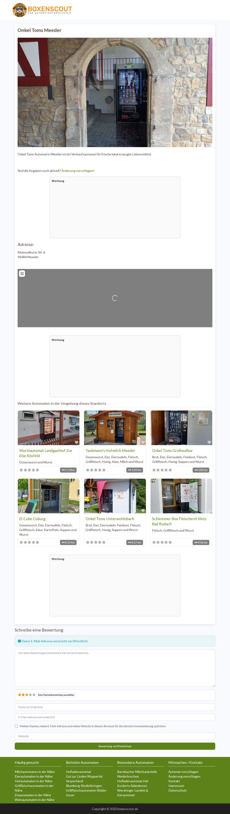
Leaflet (167, 325)
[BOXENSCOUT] (42, 9)
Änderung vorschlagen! (77, 171)
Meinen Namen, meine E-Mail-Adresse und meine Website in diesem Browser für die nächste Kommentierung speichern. (93, 726)
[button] (32, 92)
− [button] (22, 278)
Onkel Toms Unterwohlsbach (110, 519)
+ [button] (22, 273)
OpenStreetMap (191, 325)
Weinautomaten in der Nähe (34, 800)
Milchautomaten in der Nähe (35, 772)
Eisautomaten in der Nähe (33, 795)
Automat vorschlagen (183, 772)
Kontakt (174, 781)
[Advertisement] (115, 210)
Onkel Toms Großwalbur (172, 450)
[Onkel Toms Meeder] (115, 293)
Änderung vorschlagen (184, 776)
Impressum (176, 786)
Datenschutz (177, 790)
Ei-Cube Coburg (32, 519)
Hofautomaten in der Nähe (33, 781)
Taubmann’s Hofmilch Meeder (110, 450)
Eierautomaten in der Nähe (34, 776)
